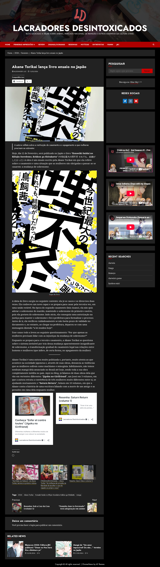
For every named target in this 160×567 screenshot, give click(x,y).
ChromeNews (87, 564)
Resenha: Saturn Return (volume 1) (81, 481)
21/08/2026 (79, 553)
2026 (20, 495)
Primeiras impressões (23, 44)
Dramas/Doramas (56, 44)
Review (41, 44)
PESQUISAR (116, 64)
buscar (147, 71)
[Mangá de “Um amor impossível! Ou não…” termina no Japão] (64, 549)
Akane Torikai (28, 495)
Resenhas (73, 44)
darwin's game (115, 278)
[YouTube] (136, 101)
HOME (7, 44)
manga (78, 495)
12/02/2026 (34, 72)
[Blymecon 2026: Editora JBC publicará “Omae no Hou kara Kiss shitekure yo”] (15, 549)
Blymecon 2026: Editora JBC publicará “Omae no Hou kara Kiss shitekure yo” (38, 548)
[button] (153, 44)
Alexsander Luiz (20, 72)
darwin (111, 263)
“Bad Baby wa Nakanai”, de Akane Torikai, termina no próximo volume (24, 482)
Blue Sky (134, 82)
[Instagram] (130, 101)
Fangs (111, 268)
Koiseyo (111, 273)
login (32, 525)
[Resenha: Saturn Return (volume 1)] (83, 472)
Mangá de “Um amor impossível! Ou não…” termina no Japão (87, 548)
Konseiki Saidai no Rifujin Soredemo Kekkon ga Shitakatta (54, 495)
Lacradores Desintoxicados (80, 28)
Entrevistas (98, 44)
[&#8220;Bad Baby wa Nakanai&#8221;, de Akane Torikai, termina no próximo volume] (25, 472)
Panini (110, 44)
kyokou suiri (114, 283)
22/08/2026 (31, 553)
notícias (85, 44)
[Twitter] (125, 101)
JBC (118, 44)
